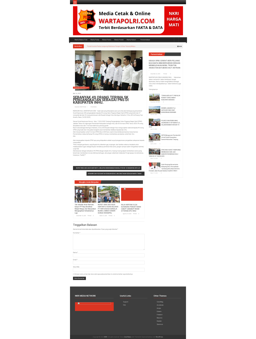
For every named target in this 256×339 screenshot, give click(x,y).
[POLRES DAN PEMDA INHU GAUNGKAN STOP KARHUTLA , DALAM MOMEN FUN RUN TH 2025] (154, 122)
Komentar (76, 233)
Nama (75, 252)
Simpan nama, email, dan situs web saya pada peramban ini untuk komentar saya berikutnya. (104, 274)
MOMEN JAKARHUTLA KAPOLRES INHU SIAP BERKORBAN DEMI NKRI (168, 110)
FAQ (124, 305)
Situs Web (76, 267)
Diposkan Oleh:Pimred (80, 107)
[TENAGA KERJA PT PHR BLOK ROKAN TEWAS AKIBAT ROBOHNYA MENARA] (154, 97)
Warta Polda (94, 40)
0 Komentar (93, 107)
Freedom (159, 314)
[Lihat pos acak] (181, 40)
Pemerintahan (145, 40)
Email (75, 259)
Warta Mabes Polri (80, 40)
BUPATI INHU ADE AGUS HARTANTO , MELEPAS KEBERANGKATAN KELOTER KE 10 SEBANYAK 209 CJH (108, 168)
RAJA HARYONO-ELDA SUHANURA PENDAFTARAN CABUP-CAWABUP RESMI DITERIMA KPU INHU (131, 208)
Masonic (159, 318)
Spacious (160, 324)
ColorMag (160, 302)
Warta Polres (106, 40)
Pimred (89, 215)
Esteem (159, 311)
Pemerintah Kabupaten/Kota (81, 87)
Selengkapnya (153, 89)
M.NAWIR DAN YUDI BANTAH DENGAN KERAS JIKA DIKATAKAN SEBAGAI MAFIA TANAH (114, 173)
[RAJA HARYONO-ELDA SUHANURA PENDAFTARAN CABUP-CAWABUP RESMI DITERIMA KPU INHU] (132, 194)
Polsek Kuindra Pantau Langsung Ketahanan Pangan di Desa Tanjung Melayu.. (111, 46)
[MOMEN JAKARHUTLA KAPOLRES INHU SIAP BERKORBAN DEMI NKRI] (154, 109)
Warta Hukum (131, 40)
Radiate (159, 321)
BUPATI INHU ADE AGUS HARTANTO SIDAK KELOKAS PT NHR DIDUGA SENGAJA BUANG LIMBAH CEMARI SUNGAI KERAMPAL (108, 209)
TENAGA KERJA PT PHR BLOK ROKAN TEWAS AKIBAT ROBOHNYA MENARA (170, 98)
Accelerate (160, 305)
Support (125, 302)
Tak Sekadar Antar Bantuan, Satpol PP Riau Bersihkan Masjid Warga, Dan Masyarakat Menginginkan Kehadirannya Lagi (85, 209)
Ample (159, 308)
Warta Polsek (119, 40)
